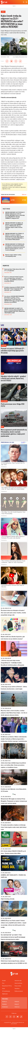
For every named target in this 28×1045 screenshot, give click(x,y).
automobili (4, 401)
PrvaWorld (5, 1007)
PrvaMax (4, 1004)
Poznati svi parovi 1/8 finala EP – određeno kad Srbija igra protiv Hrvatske (13, 351)
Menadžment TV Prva (7, 985)
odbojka (3, 345)
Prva (3, 983)
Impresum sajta (18, 980)
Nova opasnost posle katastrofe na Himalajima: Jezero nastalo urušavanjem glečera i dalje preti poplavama (14, 433)
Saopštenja (17, 988)
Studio (3, 988)
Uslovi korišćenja (18, 983)
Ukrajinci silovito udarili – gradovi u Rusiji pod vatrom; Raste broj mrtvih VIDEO (13, 378)
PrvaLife (17, 1004)
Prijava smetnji (18, 985)
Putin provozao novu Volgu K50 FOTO (12, 405)
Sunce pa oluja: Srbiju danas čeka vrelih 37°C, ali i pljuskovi (14, 270)
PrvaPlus (4, 1001)
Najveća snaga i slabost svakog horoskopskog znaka (13, 255)
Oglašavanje (5, 993)
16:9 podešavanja (6, 991)
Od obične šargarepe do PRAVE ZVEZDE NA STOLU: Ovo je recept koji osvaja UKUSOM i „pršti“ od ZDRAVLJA (14, 289)
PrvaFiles (17, 1007)
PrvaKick (17, 1001)
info (2, 373)
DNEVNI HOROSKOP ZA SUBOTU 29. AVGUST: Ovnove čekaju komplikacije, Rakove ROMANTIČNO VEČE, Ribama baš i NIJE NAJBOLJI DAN (14, 310)
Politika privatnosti (19, 991)
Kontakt (4, 980)
